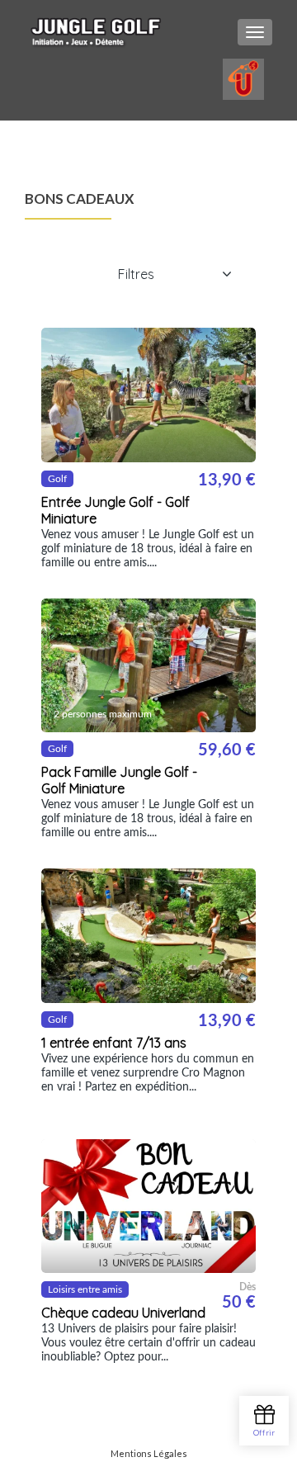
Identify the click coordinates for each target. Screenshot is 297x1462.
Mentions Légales (149, 1453)
